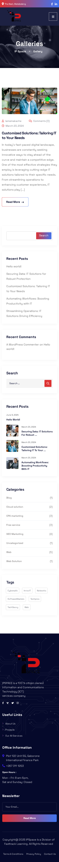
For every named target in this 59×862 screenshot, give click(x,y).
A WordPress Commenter (22, 344)
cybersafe (13, 590)
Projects (10, 729)
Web (8, 552)
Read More (29, 818)
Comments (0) (41, 121)
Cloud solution (14, 506)
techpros (34, 599)
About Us (10, 723)
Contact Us (50, 853)
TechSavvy (13, 607)
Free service (13, 525)
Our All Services (13, 735)
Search (43, 235)
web (27, 607)
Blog (9, 497)
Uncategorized (14, 543)
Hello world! (13, 266)
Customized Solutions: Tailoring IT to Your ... (34, 448)
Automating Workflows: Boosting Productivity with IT (35, 466)
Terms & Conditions (13, 853)
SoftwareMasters (16, 599)
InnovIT (27, 590)
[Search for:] (29, 383)
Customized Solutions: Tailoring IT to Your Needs (29, 135)
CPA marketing (14, 515)
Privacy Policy (33, 853)
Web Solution (14, 561)
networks (41, 590)
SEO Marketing (14, 534)
